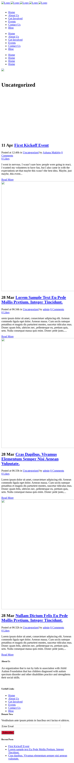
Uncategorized (31, 152)
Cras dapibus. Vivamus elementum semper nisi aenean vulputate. (30, 459)
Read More (7, 179)
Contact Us (14, 707)
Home (11, 695)
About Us (13, 698)
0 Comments (57, 309)
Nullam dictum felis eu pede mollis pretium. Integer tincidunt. (34, 617)
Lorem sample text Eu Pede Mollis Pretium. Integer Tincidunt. (33, 299)
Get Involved (15, 701)
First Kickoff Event (31, 145)
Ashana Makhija (52, 152)
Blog (11, 710)
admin (46, 309)
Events (12, 704)
